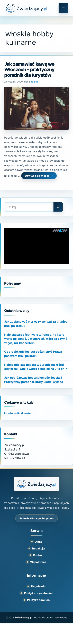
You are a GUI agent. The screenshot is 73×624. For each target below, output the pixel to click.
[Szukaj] (58, 207)
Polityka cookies (38, 600)
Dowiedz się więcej (37, 175)
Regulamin (38, 586)
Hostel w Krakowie (17, 413)
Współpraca (38, 562)
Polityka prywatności (38, 593)
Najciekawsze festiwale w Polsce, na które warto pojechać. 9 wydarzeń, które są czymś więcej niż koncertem (35, 339)
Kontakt (38, 555)
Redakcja (38, 548)
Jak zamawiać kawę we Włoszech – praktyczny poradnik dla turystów (29, 69)
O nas (38, 541)
